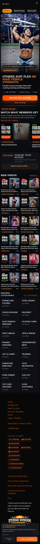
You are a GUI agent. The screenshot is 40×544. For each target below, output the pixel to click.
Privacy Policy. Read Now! (18, 481)
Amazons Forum (17, 464)
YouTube (27, 439)
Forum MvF (15, 459)
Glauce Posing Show (9, 145)
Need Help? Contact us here (19, 423)
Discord (27, 447)
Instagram (15, 443)
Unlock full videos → (10, 120)
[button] (20, 161)
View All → (34, 175)
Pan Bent (24, 250)
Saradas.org (16, 468)
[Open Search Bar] (37, 2)
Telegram (15, 451)
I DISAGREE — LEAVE (9, 539)
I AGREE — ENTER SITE (27, 539)
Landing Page (13, 428)
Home (10, 402)
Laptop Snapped (6, 288)
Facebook (15, 447)
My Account (32, 11)
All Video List (13, 405)
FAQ (9, 498)
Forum (10, 415)
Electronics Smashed (8, 194)
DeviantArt (15, 455)
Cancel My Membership (17, 476)
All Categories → (31, 295)
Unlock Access (19, 11)
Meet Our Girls (14, 408)
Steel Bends (5, 213)
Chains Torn (24, 194)
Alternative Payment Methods (20, 486)
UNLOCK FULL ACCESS (20, 98)
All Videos (7, 11)
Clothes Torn (5, 250)
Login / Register (14, 418)
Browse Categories (16, 411)
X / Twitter (15, 439)
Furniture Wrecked (7, 232)
